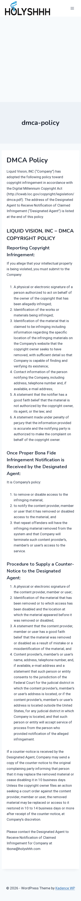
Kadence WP (65, 888)
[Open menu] (72, 8)
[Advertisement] (40, 59)
